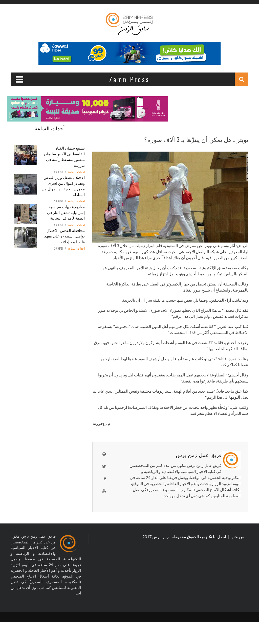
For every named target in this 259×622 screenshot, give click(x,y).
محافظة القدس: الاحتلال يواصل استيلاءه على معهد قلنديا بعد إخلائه (64, 235)
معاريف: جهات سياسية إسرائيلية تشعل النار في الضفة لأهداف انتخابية (66, 212)
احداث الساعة (76, 172)
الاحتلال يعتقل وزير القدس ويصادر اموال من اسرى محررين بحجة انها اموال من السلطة (63, 185)
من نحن (237, 536)
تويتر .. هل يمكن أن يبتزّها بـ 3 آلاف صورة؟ (196, 139)
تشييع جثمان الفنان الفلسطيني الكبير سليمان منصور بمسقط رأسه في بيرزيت (64, 156)
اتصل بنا (220, 536)
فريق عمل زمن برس (199, 455)
